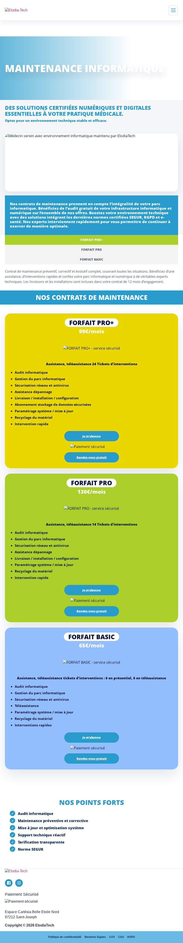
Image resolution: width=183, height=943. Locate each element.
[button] (173, 10)
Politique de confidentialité (64, 937)
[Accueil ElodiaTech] (91, 871)
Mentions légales (95, 937)
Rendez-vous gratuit (92, 457)
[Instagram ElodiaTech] (19, 883)
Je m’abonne (91, 436)
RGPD (131, 937)
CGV (112, 937)
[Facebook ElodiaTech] (8, 883)
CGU (121, 937)
